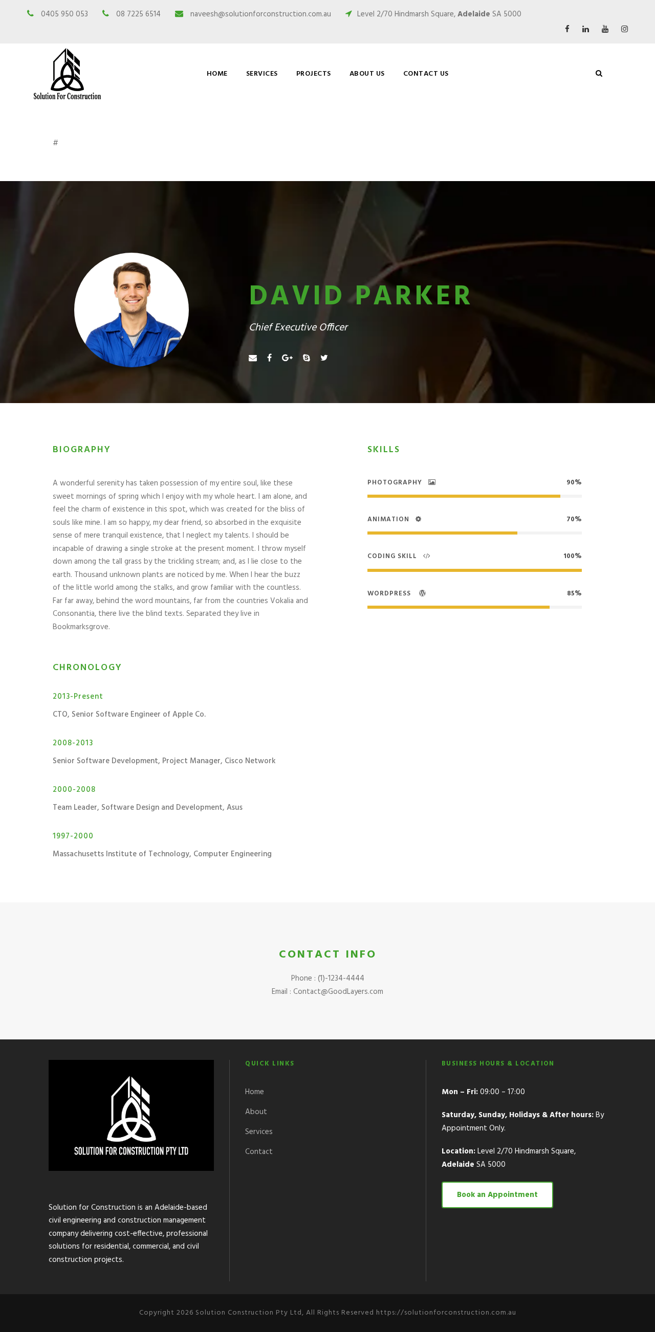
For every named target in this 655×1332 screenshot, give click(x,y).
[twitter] (324, 358)
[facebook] (567, 30)
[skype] (306, 358)
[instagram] (624, 30)
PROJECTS (313, 74)
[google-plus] (287, 358)
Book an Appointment (497, 1195)
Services (259, 1132)
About (256, 1112)
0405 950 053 (64, 14)
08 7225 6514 (138, 14)
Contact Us (426, 74)
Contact (259, 1152)
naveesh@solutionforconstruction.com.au (260, 14)
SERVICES (262, 74)
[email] (253, 358)
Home (217, 74)
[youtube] (605, 30)
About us (367, 74)
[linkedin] (585, 30)
